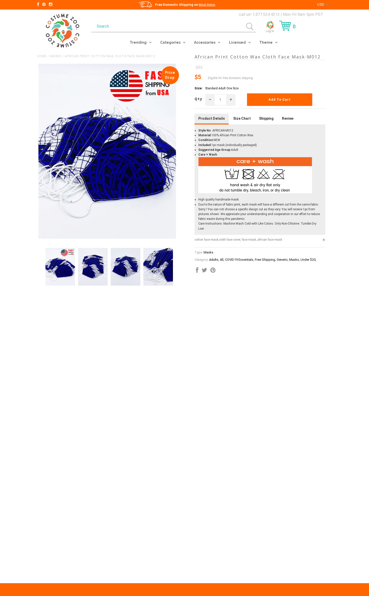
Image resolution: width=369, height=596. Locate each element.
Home (42, 56)
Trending (138, 42)
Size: (199, 88)
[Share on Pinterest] (213, 271)
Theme (266, 42)
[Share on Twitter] (204, 271)
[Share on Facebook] (197, 271)
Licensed (237, 42)
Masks (55, 56)
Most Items (207, 5)
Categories (170, 42)
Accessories (204, 42)
